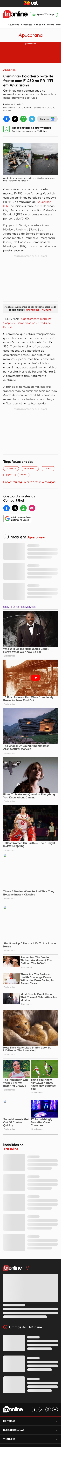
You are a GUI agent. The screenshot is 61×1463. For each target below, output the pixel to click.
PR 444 (9, 475)
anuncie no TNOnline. (39, 309)
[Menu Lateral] (4, 25)
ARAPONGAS (30, 468)
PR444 (23, 475)
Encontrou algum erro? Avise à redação (29, 481)
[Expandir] (57, 1439)
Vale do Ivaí (39, 24)
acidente (11, 468)
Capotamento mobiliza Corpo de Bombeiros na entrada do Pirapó (27, 323)
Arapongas (26, 24)
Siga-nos (44, 118)
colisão (48, 468)
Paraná (50, 24)
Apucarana (13, 24)
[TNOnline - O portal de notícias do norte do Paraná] (15, 14)
